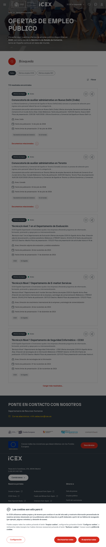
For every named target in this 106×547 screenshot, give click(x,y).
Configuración (16, 540)
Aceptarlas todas (89, 540)
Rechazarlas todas (65, 540)
